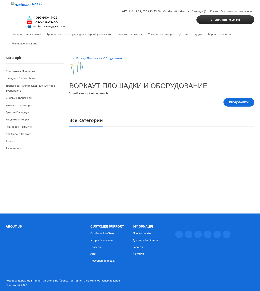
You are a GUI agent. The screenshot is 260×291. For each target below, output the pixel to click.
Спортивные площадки (20, 71)
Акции (9, 141)
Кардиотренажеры (219, 34)
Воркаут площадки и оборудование (99, 58)
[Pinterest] (226, 234)
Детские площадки (191, 34)
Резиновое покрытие (24, 43)
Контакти (138, 253)
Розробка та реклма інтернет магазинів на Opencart (38, 280)
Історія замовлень (101, 240)
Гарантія (138, 247)
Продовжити (239, 102)
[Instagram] (217, 234)
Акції (93, 253)
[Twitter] (188, 234)
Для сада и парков (18, 134)
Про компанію (142, 233)
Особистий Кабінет (102, 233)
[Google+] (198, 234)
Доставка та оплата (145, 240)
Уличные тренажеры (161, 34)
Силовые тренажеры (129, 34)
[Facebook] (179, 234)
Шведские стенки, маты (26, 34)
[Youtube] (207, 234)
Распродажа (13, 148)
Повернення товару (102, 260)
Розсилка (96, 247)
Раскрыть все (82, 175)
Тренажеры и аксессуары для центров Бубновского (79, 34)
